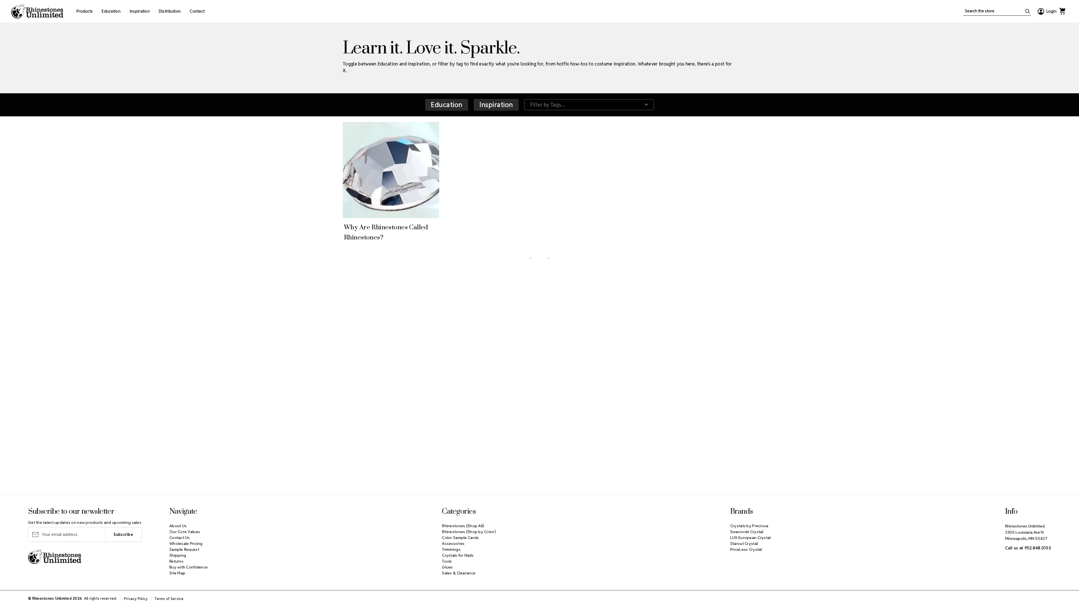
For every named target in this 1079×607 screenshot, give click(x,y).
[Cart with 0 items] (1062, 11)
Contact (197, 11)
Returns (176, 561)
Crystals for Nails (457, 555)
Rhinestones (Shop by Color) (469, 531)
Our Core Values (184, 531)
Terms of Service (169, 598)
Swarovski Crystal (746, 531)
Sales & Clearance (458, 573)
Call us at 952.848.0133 (1028, 548)
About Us (178, 525)
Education (111, 11)
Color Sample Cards (460, 537)
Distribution (170, 11)
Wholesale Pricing (186, 543)
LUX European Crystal (750, 537)
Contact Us (179, 537)
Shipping (177, 555)
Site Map (177, 573)
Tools (447, 561)
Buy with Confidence (188, 567)
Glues (447, 567)
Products (84, 11)
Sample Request (184, 549)
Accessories (453, 543)
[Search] (1027, 11)
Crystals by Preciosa (749, 525)
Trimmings (451, 549)
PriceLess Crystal (746, 549)
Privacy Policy (136, 598)
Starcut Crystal (744, 543)
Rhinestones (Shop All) (463, 525)
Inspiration (140, 11)
